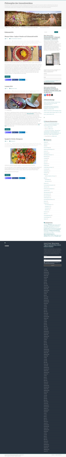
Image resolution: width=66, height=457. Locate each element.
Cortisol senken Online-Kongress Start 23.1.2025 (52, 112)
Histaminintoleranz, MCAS (44, 27)
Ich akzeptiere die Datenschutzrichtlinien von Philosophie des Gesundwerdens (52, 81)
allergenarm (18, 143)
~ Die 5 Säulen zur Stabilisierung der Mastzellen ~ (29, 27)
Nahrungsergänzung (47, 192)
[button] (8, 80)
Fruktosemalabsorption (8, 42)
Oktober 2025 (46, 275)
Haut (44, 178)
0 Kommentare (27, 146)
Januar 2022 (46, 329)
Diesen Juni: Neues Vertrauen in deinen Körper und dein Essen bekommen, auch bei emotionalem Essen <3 (52, 103)
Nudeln (27, 145)
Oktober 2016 (46, 428)
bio (28, 143)
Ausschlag (46, 225)
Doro (7, 38)
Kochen (55, 231)
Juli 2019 (45, 375)
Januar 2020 (46, 365)
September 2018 (46, 390)
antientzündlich (24, 143)
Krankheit (29, 144)
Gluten (5, 144)
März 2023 (45, 311)
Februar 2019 (46, 382)
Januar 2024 (46, 298)
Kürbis (34, 144)
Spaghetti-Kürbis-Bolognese (14, 139)
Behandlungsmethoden (48, 154)
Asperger (56, 224)
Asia (27, 143)
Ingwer (20, 144)
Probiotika (34, 43)
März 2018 (45, 400)
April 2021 (45, 342)
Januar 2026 (46, 270)
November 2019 (46, 369)
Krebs (56, 231)
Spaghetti (11, 146)
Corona (45, 160)
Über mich (17, 27)
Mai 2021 (45, 341)
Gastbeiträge (46, 170)
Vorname (45, 73)
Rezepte (45, 203)
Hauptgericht (13, 141)
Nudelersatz (24, 145)
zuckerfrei (19, 44)
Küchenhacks (47, 208)
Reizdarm (46, 236)
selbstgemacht (7, 44)
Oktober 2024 (46, 288)
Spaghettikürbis (15, 146)
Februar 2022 (46, 328)
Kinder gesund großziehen (48, 188)
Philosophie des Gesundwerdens (19, 3)
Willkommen (7, 27)
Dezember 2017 (46, 405)
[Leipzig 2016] (23, 94)
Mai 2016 (45, 436)
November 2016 (46, 426)
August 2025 (46, 277)
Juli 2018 (45, 393)
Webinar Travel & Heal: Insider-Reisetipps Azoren (52, 110)
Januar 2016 (46, 442)
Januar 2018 (46, 403)
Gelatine (12, 42)
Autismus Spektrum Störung (50, 176)
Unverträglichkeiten (47, 215)
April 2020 (45, 360)
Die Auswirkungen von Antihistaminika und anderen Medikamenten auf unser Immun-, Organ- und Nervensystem (52, 133)
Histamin (14, 144)
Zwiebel (21, 146)
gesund (38, 143)
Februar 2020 (46, 364)
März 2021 (45, 344)
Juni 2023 (45, 306)
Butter (33, 143)
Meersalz (10, 145)
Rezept (37, 43)
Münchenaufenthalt (30, 113)
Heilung (49, 229)
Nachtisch (19, 38)
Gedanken (45, 172)
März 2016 (45, 439)
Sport (45, 213)
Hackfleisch (11, 144)
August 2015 (46, 451)
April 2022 (45, 324)
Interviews (46, 186)
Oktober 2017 (46, 408)
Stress (56, 236)
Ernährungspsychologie (48, 167)
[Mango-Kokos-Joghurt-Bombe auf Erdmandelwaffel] (23, 46)
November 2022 (46, 316)
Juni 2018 (45, 395)
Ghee (40, 143)
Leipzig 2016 (9, 86)
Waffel (13, 44)
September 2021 (46, 336)
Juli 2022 (45, 319)
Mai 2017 (45, 416)
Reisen (15, 88)
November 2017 (46, 406)
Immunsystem (46, 231)
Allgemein (12, 88)
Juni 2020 (45, 359)
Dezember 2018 (46, 385)
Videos (45, 219)
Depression (51, 227)
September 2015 (46, 449)
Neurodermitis (23, 43)
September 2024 (46, 290)
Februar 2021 (46, 346)
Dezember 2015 (46, 444)
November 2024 (46, 287)
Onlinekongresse (47, 197)
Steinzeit (18, 146)
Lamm (39, 144)
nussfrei (27, 43)
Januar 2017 (46, 423)
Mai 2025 (45, 282)
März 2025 (45, 283)
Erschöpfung (52, 228)
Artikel (13, 27)
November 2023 (46, 301)
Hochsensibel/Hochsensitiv (49, 185)
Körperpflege (47, 179)
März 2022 (45, 326)
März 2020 (45, 362)
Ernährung (45, 165)
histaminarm (25, 42)
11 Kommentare (25, 44)
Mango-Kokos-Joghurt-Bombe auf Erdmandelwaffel (21, 36)
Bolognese (31, 143)
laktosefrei (6, 43)
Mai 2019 (45, 377)
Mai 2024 (45, 295)
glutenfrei (17, 42)
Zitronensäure (16, 44)
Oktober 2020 (46, 352)
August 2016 (46, 431)
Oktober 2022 (46, 318)
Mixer (13, 43)
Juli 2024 (45, 293)
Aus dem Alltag (46, 147)
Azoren (45, 151)
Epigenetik (46, 163)
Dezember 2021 (46, 331)
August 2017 (46, 411)
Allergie (21, 143)
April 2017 (45, 418)
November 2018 (46, 387)
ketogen (52, 231)
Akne (47, 224)
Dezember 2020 (46, 349)
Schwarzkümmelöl (7, 146)
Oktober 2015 (46, 447)
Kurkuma (37, 144)
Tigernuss (10, 44)
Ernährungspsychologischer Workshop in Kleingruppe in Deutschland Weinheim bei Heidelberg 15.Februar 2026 (51, 107)
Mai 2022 (45, 323)
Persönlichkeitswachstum (48, 199)
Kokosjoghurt (33, 42)
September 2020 (46, 354)
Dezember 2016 (46, 424)
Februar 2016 (46, 441)
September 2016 (46, 429)
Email (45, 77)
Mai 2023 (45, 308)
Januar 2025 (46, 285)
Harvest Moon (21, 42)
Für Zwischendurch (14, 38)
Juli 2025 (45, 278)
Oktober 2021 (46, 334)
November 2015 (46, 446)
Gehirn (45, 174)
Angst (53, 224)
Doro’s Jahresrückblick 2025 (49, 114)
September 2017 (46, 410)
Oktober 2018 (46, 388)
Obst (28, 43)
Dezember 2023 (46, 300)
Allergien (45, 142)
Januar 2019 (46, 383)
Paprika (33, 145)
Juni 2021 (45, 339)
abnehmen (15, 143)
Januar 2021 (46, 347)
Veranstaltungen (47, 217)
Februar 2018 (46, 401)
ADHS (45, 224)
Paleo (32, 43)
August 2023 (46, 303)
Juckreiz (50, 231)
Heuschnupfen (53, 229)
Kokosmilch (36, 42)
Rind (37, 145)
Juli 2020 (45, 357)
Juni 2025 (45, 280)
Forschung (46, 169)
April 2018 (45, 398)
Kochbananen (29, 42)
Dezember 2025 (46, 272)
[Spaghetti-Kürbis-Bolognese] (23, 148)
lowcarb (7, 145)
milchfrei (11, 43)
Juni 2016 (45, 434)
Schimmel (45, 211)
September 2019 (46, 372)
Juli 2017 (45, 413)
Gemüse (15, 42)
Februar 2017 (46, 421)
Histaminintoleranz (54, 230)
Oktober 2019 (46, 370)
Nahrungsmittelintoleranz (17, 43)
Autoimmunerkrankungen (48, 149)
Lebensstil (45, 190)
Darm (45, 161)
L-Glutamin (39, 42)
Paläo (30, 43)
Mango (9, 43)
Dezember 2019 (46, 367)
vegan (59, 236)
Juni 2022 (45, 321)
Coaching (45, 158)
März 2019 (45, 380)
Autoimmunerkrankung (55, 225)
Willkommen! (50, 126)
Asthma (59, 224)
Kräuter (32, 144)
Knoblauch (23, 144)
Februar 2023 (46, 313)
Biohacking (46, 156)
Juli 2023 (45, 305)
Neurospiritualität (47, 195)
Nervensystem (46, 194)
